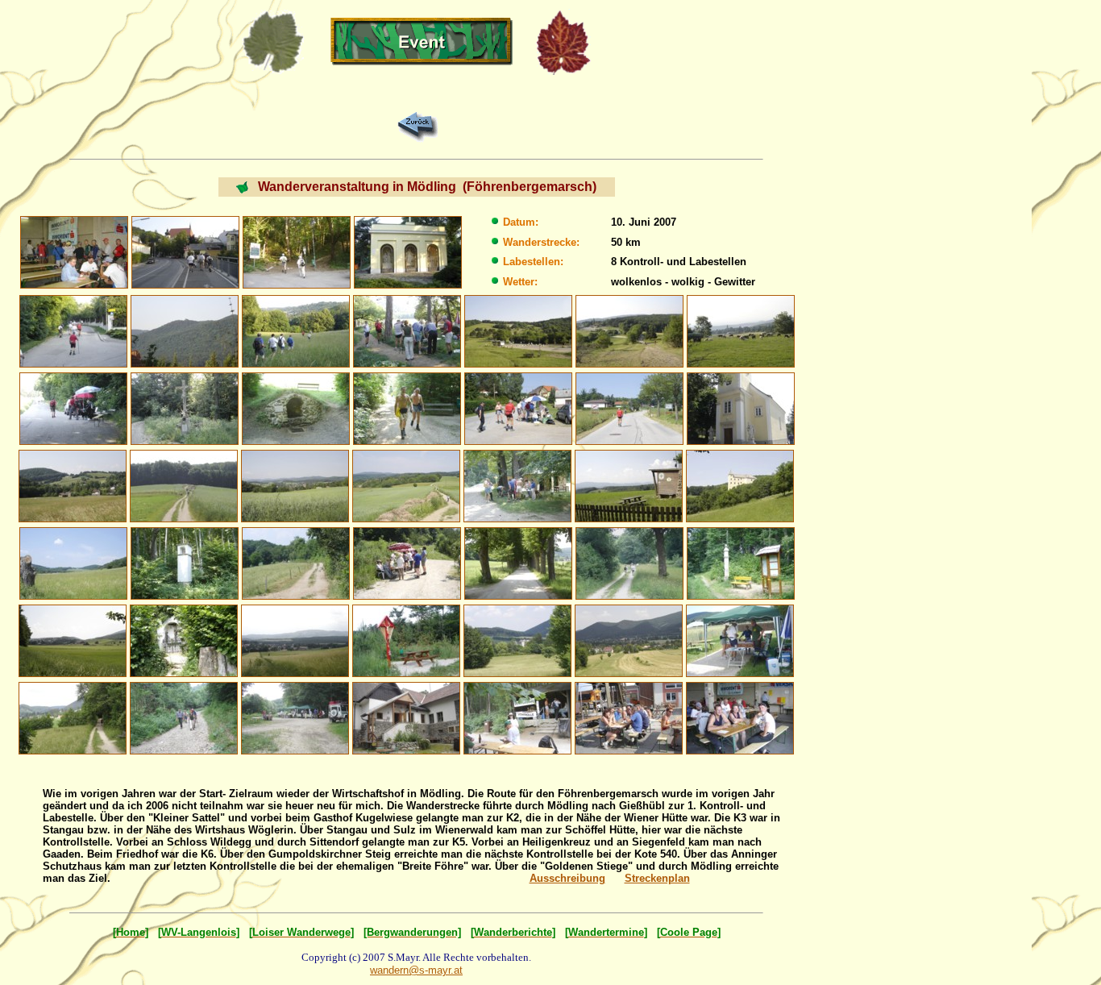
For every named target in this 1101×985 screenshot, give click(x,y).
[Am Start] (74, 251)
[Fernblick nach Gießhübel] (741, 330)
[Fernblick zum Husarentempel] (185, 330)
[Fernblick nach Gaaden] (629, 639)
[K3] (518, 407)
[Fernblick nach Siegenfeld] (295, 639)
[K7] (295, 717)
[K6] (740, 639)
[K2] (73, 407)
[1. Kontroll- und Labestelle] (407, 330)
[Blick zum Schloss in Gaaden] (517, 639)
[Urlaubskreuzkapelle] (408, 251)
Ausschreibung (567, 878)
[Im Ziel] (629, 717)
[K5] (407, 562)
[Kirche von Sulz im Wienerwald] (741, 407)
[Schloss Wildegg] (740, 485)
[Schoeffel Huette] (629, 485)
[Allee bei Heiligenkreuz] (518, 562)
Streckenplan (657, 878)
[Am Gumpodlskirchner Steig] (184, 717)
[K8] (517, 717)
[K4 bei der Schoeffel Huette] (517, 485)
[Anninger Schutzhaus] (406, 717)
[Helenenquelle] (296, 407)
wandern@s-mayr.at (416, 970)
